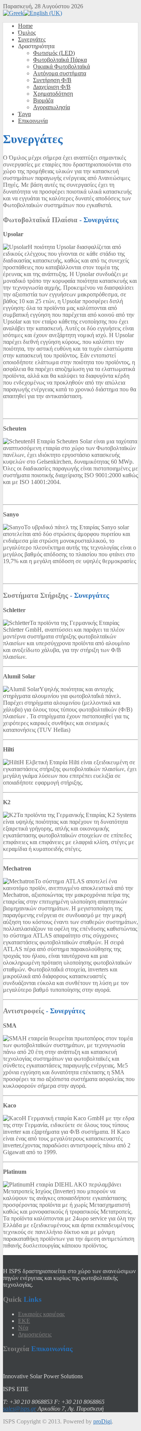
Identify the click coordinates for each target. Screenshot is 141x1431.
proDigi (102, 1421)
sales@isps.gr (19, 1408)
